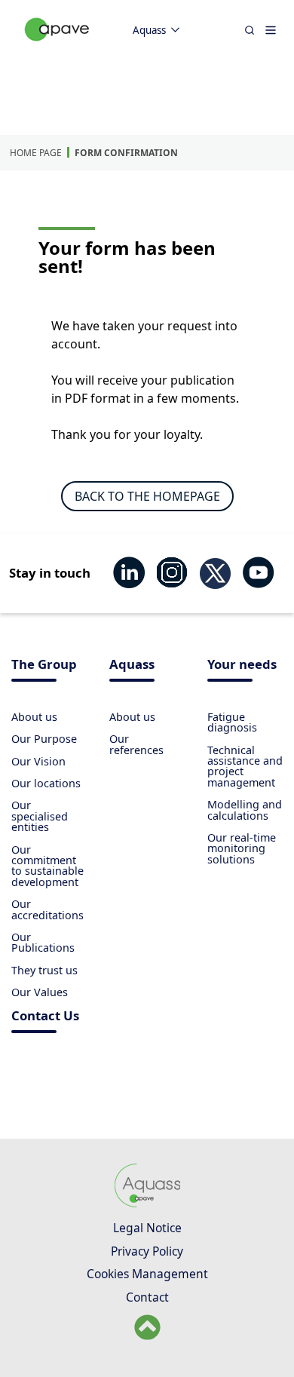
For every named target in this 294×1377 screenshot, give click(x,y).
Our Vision (38, 761)
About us (34, 717)
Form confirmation (126, 152)
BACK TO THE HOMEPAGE (147, 496)
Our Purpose (44, 738)
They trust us (44, 970)
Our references (136, 743)
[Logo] (57, 45)
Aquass (149, 30)
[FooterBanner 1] (147, 1205)
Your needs (242, 665)
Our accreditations (47, 909)
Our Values (39, 992)
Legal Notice (147, 1227)
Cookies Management (147, 1273)
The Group (44, 665)
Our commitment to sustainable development (47, 865)
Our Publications (43, 942)
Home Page (36, 152)
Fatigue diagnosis (232, 722)
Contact (147, 1297)
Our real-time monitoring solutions (241, 848)
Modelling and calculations (244, 809)
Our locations (46, 783)
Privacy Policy (147, 1251)
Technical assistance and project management (245, 766)
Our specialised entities (39, 816)
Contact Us (45, 1017)
